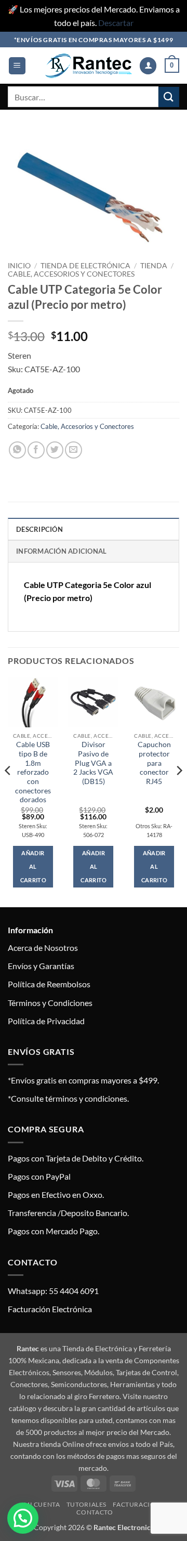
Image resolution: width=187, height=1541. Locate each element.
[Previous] (8, 791)
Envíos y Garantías (41, 966)
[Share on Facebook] (36, 450)
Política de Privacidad (46, 1021)
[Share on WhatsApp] (17, 450)
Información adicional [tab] (61, 551)
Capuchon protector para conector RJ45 (154, 763)
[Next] (178, 791)
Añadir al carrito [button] (33, 866)
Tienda (153, 266)
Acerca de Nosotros (43, 947)
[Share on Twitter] (54, 450)
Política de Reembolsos (49, 984)
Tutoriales (86, 1504)
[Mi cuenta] (148, 65)
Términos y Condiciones (50, 1003)
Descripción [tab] (39, 529)
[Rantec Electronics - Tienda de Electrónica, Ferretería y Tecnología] (88, 66)
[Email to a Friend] (73, 450)
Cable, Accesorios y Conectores (71, 274)
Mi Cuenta (42, 1504)
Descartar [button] (115, 23)
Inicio (19, 266)
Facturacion (137, 1504)
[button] (17, 65)
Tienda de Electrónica (85, 266)
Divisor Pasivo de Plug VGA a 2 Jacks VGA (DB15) (93, 763)
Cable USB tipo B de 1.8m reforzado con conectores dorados (33, 772)
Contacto (94, 1512)
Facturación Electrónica (50, 1309)
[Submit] (168, 97)
